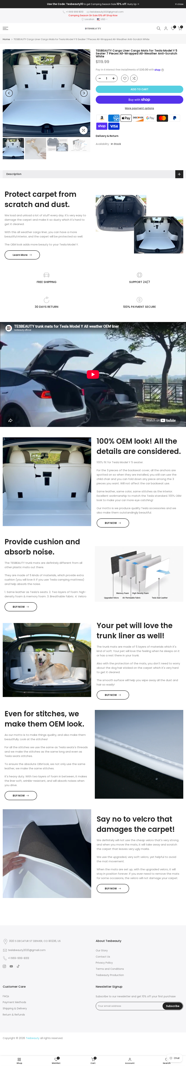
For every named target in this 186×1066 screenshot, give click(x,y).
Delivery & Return (107, 136)
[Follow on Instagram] (4, 966)
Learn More (20, 255)
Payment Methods (14, 1002)
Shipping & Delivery (15, 1008)
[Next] (84, 93)
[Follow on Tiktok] (18, 966)
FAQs (6, 996)
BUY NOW (111, 523)
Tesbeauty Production (110, 975)
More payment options (139, 108)
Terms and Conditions (110, 969)
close (7, 4)
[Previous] (9, 93)
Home (6, 39)
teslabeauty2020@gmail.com (107, 11)
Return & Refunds (14, 1014)
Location (89, 19)
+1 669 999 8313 (74, 11)
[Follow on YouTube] (11, 966)
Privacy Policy (104, 963)
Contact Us (103, 956)
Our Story (102, 950)
